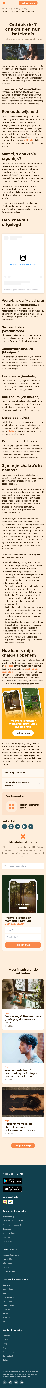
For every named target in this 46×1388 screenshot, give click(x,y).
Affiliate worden (9, 1271)
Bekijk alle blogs (23, 1146)
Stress (5, 1339)
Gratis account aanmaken (13, 1221)
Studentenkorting (10, 1233)
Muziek (5, 1293)
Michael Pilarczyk (9, 1289)
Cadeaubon (7, 1229)
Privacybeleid (9, 1376)
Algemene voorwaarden (27, 1374)
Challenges (7, 1309)
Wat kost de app (9, 1217)
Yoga (26, 9)
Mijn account (8, 1263)
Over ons (6, 1285)
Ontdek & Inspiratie (12, 1330)
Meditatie (6, 1335)
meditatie (9, 665)
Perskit (5, 1313)
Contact (6, 1267)
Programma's (8, 1297)
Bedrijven (6, 1237)
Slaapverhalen (8, 1305)
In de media (7, 1317)
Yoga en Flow (8, 1301)
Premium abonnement (12, 1225)
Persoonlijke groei (10, 1352)
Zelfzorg (17, 9)
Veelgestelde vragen (11, 1255)
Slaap (5, 1344)
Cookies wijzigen (23, 1376)
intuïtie (11, 430)
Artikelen (6, 9)
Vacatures (7, 1321)
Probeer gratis (28, 3)
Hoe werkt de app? (10, 1259)
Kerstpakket (7, 1241)
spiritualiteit (29, 140)
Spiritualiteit (8, 1356)
